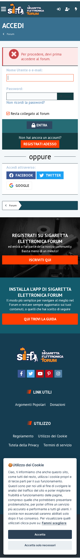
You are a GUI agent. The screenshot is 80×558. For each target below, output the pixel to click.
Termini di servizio (57, 445)
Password (14, 88)
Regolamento (23, 436)
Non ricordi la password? (25, 102)
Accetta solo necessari (40, 545)
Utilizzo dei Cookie (52, 436)
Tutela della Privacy (23, 445)
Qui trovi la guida (40, 319)
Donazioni (57, 404)
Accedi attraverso (20, 167)
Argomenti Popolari (30, 404)
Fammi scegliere (54, 523)
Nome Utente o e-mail (24, 70)
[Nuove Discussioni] (76, 9)
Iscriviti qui (40, 260)
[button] (3, 9)
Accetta (40, 534)
